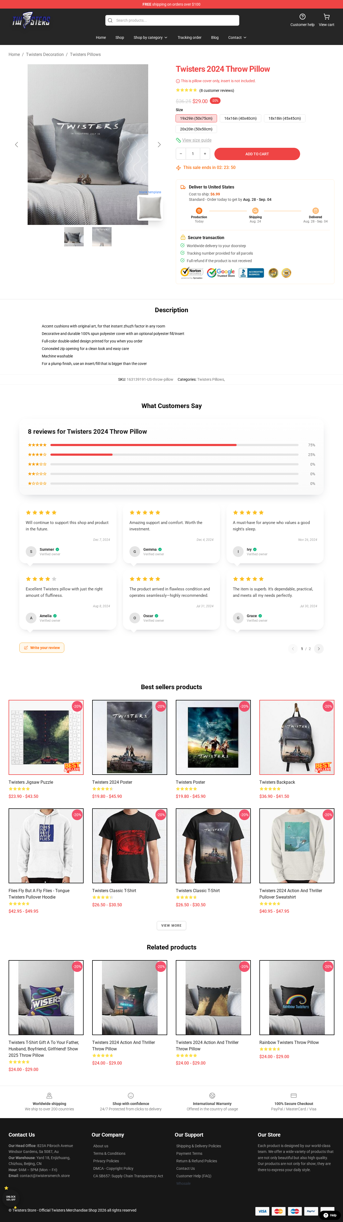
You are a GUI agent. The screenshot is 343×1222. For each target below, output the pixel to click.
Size (179, 110)
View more (171, 925)
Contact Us (185, 1168)
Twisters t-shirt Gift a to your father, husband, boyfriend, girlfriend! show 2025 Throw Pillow (44, 1049)
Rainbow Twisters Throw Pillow (289, 1042)
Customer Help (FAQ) (193, 1176)
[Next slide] (159, 144)
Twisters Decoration (45, 54)
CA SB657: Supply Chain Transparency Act (128, 1176)
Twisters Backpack (277, 782)
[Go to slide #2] (102, 236)
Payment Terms (189, 1153)
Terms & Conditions (109, 1153)
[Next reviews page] (319, 649)
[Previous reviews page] (293, 649)
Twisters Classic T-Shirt (114, 890)
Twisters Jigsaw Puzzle (31, 782)
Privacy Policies (106, 1161)
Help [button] (333, 1215)
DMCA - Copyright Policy (113, 1168)
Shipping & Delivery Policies (198, 1146)
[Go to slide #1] (74, 236)
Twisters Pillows (85, 54)
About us (100, 1146)
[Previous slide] (17, 144)
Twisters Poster (190, 782)
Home (14, 54)
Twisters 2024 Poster (112, 782)
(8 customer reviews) (216, 90)
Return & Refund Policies (196, 1161)
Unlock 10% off (11, 1198)
